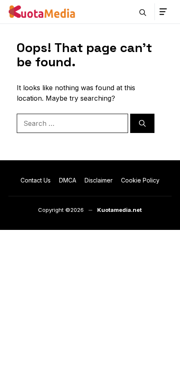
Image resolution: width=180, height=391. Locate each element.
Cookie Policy (140, 180)
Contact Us (36, 180)
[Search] (142, 123)
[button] (142, 11)
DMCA (67, 180)
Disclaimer (99, 180)
